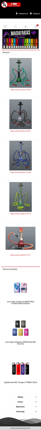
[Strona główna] (11, 4)
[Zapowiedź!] (20, 39)
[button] (5, 26)
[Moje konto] (25, 26)
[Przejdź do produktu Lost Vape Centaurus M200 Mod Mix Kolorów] (20, 328)
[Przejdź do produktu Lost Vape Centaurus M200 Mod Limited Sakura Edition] (20, 287)
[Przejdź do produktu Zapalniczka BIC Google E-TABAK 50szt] (20, 368)
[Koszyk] (36, 26)
